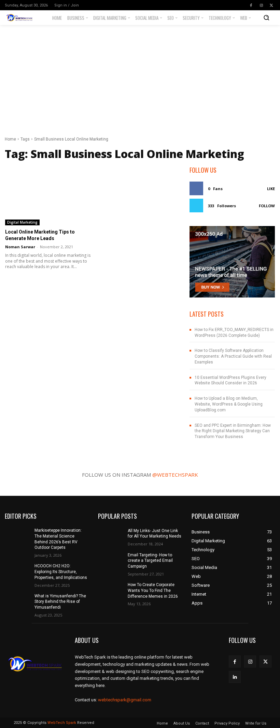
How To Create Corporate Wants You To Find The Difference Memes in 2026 (153, 590)
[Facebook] (251, 5)
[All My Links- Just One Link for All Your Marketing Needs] (110, 536)
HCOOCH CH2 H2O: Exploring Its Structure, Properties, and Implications (60, 572)
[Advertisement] (140, 76)
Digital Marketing (22, 222)
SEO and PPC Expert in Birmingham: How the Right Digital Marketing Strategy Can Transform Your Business (233, 431)
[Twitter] (271, 5)
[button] (266, 18)
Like (271, 188)
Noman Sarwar (20, 246)
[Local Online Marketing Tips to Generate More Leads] (47, 195)
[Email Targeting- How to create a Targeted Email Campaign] (110, 561)
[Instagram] (261, 5)
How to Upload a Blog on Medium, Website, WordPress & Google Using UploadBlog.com (229, 404)
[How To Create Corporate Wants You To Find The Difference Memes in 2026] (110, 591)
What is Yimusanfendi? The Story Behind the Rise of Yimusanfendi (60, 602)
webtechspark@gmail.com (124, 699)
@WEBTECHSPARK (175, 474)
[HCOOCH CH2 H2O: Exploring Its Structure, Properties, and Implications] (17, 572)
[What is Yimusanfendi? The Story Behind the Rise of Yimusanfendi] (17, 602)
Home (10, 139)
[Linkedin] (235, 677)
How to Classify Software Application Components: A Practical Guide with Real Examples (233, 356)
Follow (267, 205)
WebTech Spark (61, 722)
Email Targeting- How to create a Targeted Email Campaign (150, 561)
